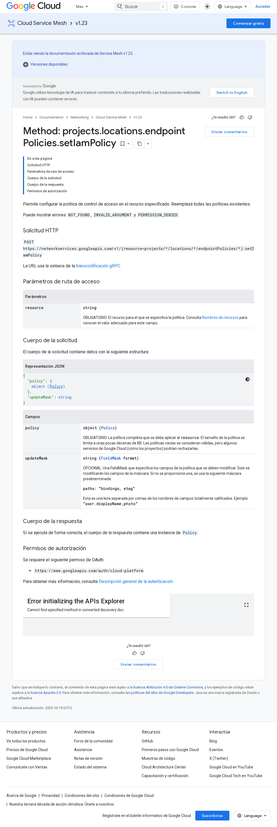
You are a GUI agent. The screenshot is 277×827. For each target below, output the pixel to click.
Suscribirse (212, 815)
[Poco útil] (250, 117)
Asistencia (83, 750)
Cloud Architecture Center (164, 767)
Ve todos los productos (25, 741)
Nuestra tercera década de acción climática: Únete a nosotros (61, 804)
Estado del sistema (90, 767)
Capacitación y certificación (165, 776)
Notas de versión (88, 758)
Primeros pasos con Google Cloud (170, 750)
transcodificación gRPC (98, 265)
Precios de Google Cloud (27, 750)
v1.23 (81, 23)
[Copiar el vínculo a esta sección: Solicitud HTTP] (63, 231)
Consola (188, 6)
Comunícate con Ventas (26, 767)
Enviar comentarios (229, 131)
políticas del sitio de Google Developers (162, 693)
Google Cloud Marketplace (28, 758)
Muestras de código (158, 758)
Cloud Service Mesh (42, 23)
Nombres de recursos (220, 317)
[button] (78, 64)
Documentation (51, 117)
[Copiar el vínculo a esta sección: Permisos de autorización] (91, 549)
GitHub (147, 741)
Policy (56, 386)
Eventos (216, 750)
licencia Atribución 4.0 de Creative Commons (168, 687)
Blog (213, 741)
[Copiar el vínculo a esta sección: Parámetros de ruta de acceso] (105, 282)
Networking (80, 117)
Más (80, 6)
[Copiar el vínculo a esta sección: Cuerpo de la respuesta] (87, 521)
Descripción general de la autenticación (136, 581)
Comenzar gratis (248, 23)
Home (27, 117)
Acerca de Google (21, 795)
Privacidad (51, 795)
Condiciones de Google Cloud (129, 795)
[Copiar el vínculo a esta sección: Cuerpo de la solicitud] (82, 341)
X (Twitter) (218, 758)
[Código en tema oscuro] (247, 379)
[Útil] (242, 117)
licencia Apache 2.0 (46, 693)
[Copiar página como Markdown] (139, 143)
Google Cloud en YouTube (231, 767)
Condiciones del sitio (82, 795)
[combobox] (141, 6)
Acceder (263, 6)
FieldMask (111, 458)
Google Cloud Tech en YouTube (235, 776)
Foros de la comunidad (93, 741)
